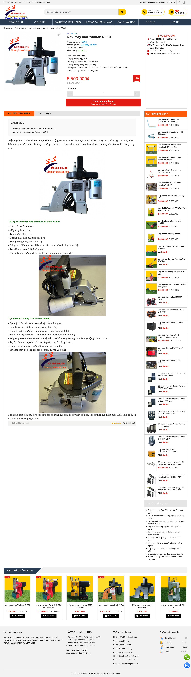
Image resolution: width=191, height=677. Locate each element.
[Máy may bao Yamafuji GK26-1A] (111, 589)
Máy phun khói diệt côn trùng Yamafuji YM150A (169, 184)
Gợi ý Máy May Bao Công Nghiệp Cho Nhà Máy (165, 511)
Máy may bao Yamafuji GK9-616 (173, 606)
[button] (59, 34)
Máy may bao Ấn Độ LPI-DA (79, 605)
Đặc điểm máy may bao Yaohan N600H (30, 132)
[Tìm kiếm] (122, 12)
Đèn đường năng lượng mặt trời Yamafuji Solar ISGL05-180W (171, 489)
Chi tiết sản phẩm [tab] (19, 113)
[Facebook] (178, 2)
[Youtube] (184, 2)
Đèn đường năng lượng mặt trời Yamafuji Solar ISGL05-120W (171, 476)
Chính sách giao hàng (122, 648)
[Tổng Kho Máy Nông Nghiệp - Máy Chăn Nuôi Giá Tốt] (16, 12)
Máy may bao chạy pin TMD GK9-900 (48, 606)
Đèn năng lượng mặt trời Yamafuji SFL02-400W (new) (171, 387)
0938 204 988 (155, 12)
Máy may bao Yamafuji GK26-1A (111, 606)
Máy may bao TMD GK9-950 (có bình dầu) (17, 606)
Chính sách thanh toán (123, 652)
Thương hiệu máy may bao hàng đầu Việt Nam (165, 539)
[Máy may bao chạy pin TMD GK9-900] (48, 589)
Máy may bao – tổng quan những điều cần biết (165, 549)
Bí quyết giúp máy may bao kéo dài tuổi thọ (165, 554)
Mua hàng (18, 616)
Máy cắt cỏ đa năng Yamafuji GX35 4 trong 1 (169, 171)
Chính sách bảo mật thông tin (126, 656)
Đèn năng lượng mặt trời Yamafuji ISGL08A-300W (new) (171, 412)
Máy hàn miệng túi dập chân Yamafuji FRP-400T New (169, 146)
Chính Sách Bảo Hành (122, 645)
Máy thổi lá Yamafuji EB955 (169, 234)
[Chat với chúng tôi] (187, 665)
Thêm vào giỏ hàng (103, 102)
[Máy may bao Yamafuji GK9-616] (173, 589)
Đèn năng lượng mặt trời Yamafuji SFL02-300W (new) (171, 374)
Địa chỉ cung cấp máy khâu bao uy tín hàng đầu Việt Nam (165, 533)
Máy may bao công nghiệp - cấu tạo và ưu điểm (165, 528)
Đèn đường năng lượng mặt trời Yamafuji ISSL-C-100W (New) (171, 463)
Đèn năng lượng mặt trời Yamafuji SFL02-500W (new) (171, 400)
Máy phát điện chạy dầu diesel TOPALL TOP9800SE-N (170, 336)
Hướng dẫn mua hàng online (125, 637)
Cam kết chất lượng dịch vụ (125, 664)
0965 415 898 (174, 54)
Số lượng (71, 88)
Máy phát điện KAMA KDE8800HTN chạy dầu (167, 450)
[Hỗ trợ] (187, 657)
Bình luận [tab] (45, 113)
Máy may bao (72, 33)
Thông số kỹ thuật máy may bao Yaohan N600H (34, 128)
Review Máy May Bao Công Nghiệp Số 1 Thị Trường (166, 517)
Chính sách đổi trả (121, 641)
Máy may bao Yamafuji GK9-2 (142, 606)
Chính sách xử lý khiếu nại (125, 660)
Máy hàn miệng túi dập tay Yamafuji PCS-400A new (168, 120)
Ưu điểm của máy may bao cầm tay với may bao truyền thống (166, 522)
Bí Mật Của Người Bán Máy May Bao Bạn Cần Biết (165, 558)
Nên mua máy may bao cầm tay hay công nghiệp (165, 544)
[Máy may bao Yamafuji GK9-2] (142, 589)
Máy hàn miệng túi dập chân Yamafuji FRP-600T (169, 158)
